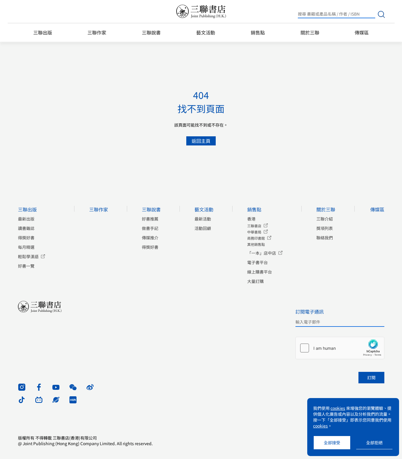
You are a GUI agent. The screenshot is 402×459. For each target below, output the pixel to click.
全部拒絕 (374, 442)
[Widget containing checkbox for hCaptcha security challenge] (339, 348)
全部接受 (332, 442)
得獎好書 (26, 238)
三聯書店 (254, 225)
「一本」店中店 (261, 253)
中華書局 (254, 231)
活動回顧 (203, 228)
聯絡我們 (324, 238)
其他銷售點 (256, 244)
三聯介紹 (324, 219)
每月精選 (26, 247)
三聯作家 (96, 32)
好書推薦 (150, 219)
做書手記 (150, 228)
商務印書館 (256, 238)
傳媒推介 (150, 238)
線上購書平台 (259, 272)
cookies (337, 408)
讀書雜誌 (26, 228)
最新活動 (203, 219)
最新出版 (26, 219)
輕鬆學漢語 (28, 256)
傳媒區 (362, 32)
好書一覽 (26, 266)
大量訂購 (255, 281)
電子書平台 (257, 262)
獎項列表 (324, 228)
